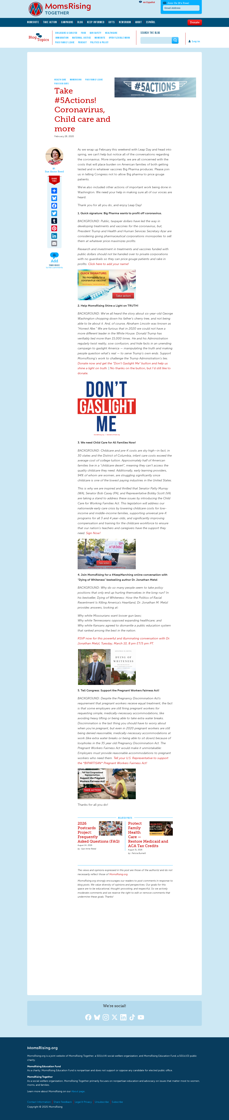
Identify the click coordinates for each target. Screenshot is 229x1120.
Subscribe (117, 1101)
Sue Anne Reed (54, 171)
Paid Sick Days (61, 83)
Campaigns (67, 22)
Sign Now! (93, 533)
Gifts (112, 22)
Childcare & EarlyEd (66, 32)
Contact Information (39, 1101)
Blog (80, 22)
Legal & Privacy (83, 1101)
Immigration (62, 37)
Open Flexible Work (119, 37)
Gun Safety (96, 32)
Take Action (50, 22)
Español (151, 22)
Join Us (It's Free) (178, 3)
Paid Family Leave (65, 42)
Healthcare (111, 32)
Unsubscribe (102, 1101)
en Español (149, 2)
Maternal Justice (81, 37)
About (138, 22)
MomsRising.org (62, 9)
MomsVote (33, 22)
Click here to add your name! (108, 264)
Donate (194, 22)
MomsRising (76, 79)
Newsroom (125, 22)
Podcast (82, 42)
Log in (196, 41)
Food (83, 32)
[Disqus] (125, 946)
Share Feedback (63, 1101)
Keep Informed (96, 22)
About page (78, 1091)
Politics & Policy (99, 42)
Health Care (60, 79)
